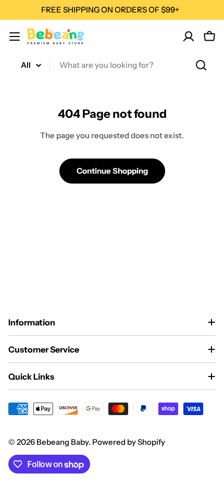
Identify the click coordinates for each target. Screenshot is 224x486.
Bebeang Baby (62, 442)
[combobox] (112, 65)
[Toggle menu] (14, 36)
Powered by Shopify (128, 442)
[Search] (201, 65)
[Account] (188, 36)
